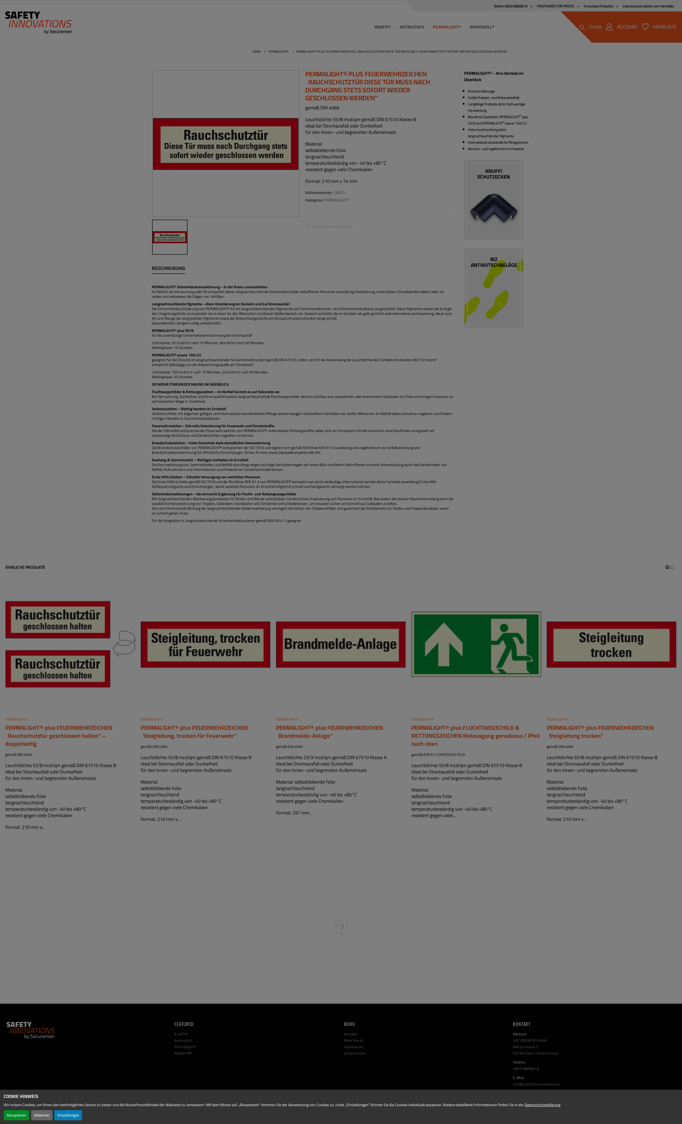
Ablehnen (42, 1115)
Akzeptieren (16, 1115)
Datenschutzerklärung (542, 1104)
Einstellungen (68, 1115)
